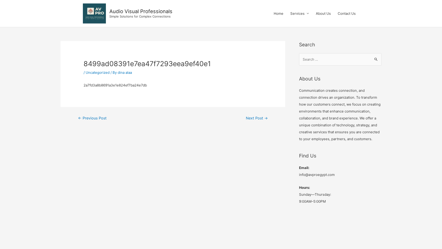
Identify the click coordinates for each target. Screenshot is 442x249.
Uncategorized (98, 72)
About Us (323, 13)
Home (278, 13)
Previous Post (92, 118)
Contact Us (347, 13)
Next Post (257, 118)
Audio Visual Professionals (140, 11)
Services (297, 13)
